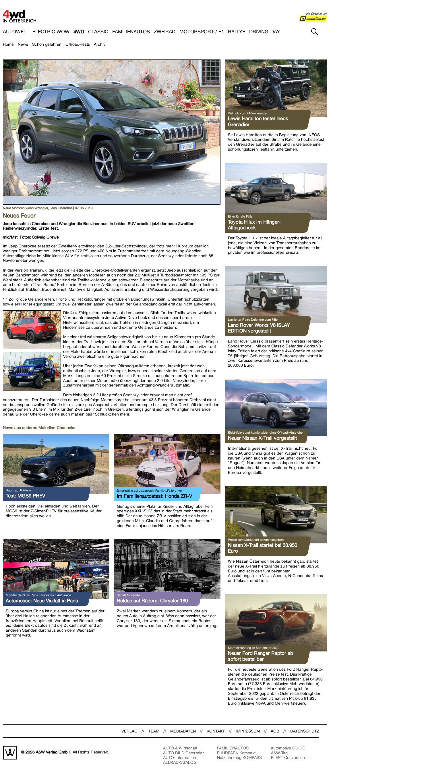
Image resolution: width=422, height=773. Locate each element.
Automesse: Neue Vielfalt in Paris (42, 600)
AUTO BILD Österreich (184, 753)
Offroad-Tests (77, 44)
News (23, 44)
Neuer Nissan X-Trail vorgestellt (262, 438)
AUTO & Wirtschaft (180, 748)
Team (153, 731)
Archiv (99, 44)
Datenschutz (304, 731)
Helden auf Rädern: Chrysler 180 (152, 600)
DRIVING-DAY (264, 31)
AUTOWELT (15, 31)
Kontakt (216, 731)
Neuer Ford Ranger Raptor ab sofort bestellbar (260, 656)
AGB (275, 731)
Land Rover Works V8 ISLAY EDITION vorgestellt (259, 328)
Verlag (129, 731)
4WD (78, 31)
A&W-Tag (279, 753)
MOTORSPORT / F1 (201, 31)
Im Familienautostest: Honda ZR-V (154, 496)
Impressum (248, 731)
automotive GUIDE (288, 748)
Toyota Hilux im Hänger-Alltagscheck (254, 224)
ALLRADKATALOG (180, 762)
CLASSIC (98, 31)
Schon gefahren (46, 44)
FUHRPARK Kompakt (236, 753)
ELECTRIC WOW (50, 31)
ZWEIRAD (164, 31)
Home (8, 44)
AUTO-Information (179, 757)
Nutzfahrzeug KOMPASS (239, 757)
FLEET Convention (288, 757)
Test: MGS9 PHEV (25, 496)
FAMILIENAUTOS (131, 31)
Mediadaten (183, 731)
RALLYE (236, 31)
